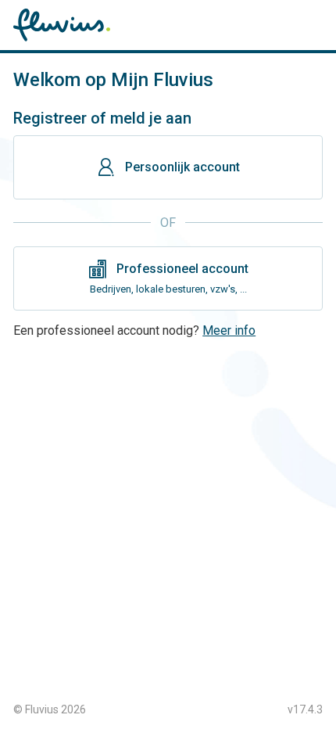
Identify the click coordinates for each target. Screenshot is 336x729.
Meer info (229, 330)
